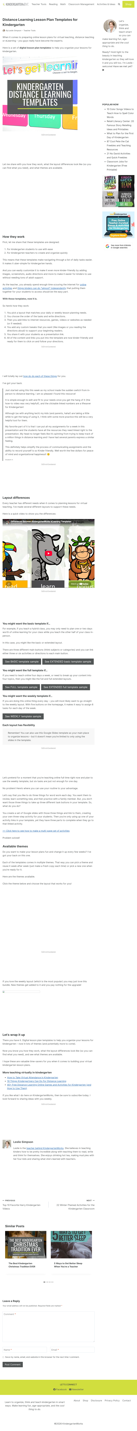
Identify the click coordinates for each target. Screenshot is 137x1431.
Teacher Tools (39, 4)
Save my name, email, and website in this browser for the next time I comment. (42, 1357)
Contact (126, 1400)
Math (63, 4)
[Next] (87, 1255)
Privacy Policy (112, 1400)
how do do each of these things (40, 376)
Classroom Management (81, 4)
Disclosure (96, 1400)
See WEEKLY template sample (23, 716)
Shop (128, 4)
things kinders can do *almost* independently (41, 288)
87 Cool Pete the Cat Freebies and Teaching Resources (119, 145)
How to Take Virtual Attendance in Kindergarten (32, 1077)
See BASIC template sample (22, 661)
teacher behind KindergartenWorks (45, 1148)
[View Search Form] (119, 4)
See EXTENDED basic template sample (68, 661)
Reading (53, 4)
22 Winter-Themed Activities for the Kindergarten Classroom (75, 1204)
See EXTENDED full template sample (65, 687)
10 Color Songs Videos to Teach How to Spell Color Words (120, 113)
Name (8, 1349)
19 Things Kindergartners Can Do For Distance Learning (36, 1081)
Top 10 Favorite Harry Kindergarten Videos (21, 1204)
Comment (10, 1314)
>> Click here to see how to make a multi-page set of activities (36, 830)
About (77, 1400)
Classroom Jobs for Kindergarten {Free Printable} (117, 165)
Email (55, 1349)
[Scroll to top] (131, 1405)
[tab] (44, 1282)
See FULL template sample (21, 687)
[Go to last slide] (9, 1255)
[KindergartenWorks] (16, 4)
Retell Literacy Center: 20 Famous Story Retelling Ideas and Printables (120, 125)
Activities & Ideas (106, 4)
